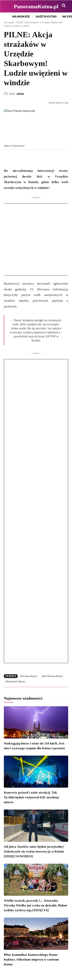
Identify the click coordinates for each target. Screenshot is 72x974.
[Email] (34, 158)
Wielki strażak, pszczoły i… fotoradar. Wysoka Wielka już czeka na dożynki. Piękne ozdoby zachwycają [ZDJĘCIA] (35, 905)
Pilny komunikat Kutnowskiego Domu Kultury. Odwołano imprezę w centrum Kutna (31, 959)
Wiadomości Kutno (15, 681)
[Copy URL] (43, 158)
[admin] (6, 94)
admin (20, 93)
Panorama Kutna (28, 676)
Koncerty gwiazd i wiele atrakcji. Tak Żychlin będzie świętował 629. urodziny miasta (31, 797)
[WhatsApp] (25, 158)
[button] (63, 5)
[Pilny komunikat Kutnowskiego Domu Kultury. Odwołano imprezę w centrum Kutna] (36, 934)
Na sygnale (9, 22)
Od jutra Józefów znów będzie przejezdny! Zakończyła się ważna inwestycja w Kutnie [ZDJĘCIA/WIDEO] (34, 851)
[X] (16, 158)
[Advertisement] (36, 240)
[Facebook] (8, 158)
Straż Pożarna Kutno (52, 676)
